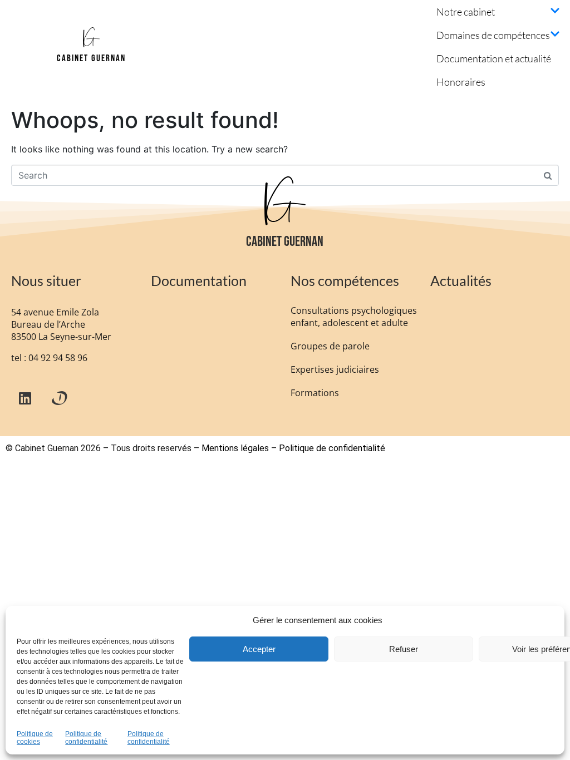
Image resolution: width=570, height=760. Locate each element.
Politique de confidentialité (86, 738)
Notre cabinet (465, 12)
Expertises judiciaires (335, 369)
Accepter (259, 649)
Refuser (403, 649)
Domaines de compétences (493, 35)
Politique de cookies (35, 738)
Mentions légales (235, 448)
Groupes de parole (330, 346)
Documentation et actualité (493, 58)
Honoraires (460, 82)
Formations (315, 393)
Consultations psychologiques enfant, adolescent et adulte (354, 316)
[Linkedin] (25, 398)
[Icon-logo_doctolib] (58, 398)
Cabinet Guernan (91, 58)
